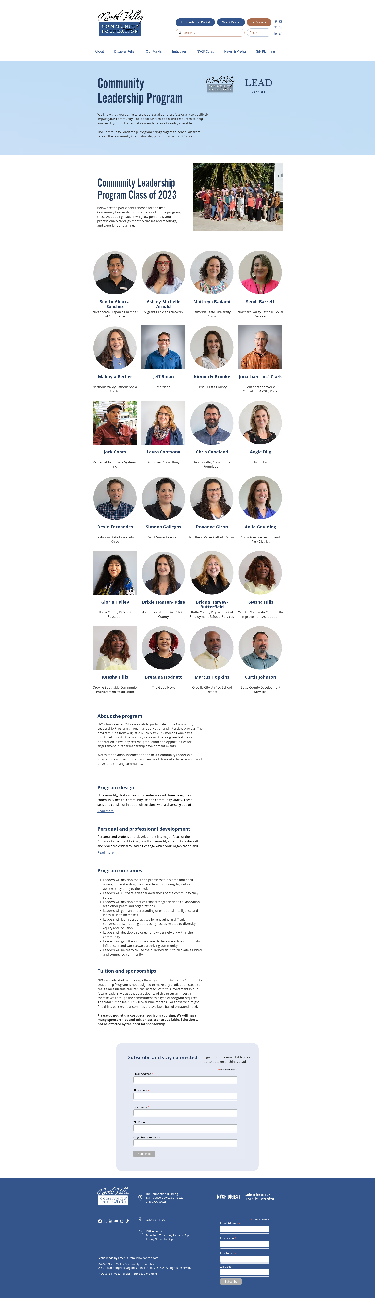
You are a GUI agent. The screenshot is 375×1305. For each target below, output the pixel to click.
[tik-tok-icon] (280, 33)
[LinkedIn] (110, 1221)
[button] (127, 51)
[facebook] (275, 21)
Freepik (123, 1258)
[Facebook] (100, 1221)
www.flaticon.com (147, 1258)
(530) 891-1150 (155, 1219)
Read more (105, 811)
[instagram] (280, 27)
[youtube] (280, 21)
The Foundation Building (162, 1194)
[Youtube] (116, 1221)
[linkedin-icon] (275, 33)
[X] (105, 1221)
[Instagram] (122, 1221)
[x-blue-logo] (275, 27)
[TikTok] (127, 1221)
